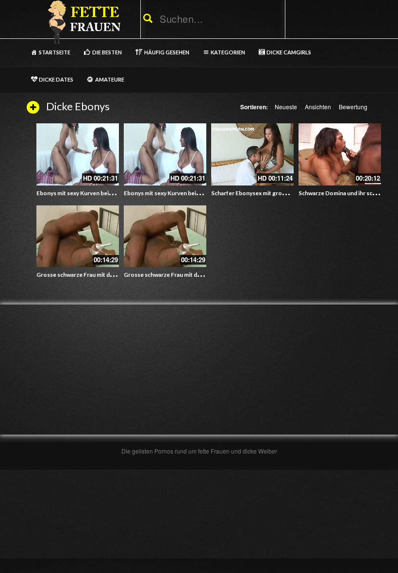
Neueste (286, 106)
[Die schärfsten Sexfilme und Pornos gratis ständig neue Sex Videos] (82, 22)
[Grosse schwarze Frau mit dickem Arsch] (77, 236)
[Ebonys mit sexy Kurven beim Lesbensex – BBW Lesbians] (77, 154)
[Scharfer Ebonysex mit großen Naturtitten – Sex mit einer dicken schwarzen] (252, 154)
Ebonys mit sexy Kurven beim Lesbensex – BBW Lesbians (111, 193)
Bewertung (353, 106)
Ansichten (318, 106)
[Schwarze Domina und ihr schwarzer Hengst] (339, 154)
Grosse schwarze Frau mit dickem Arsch (89, 274)
